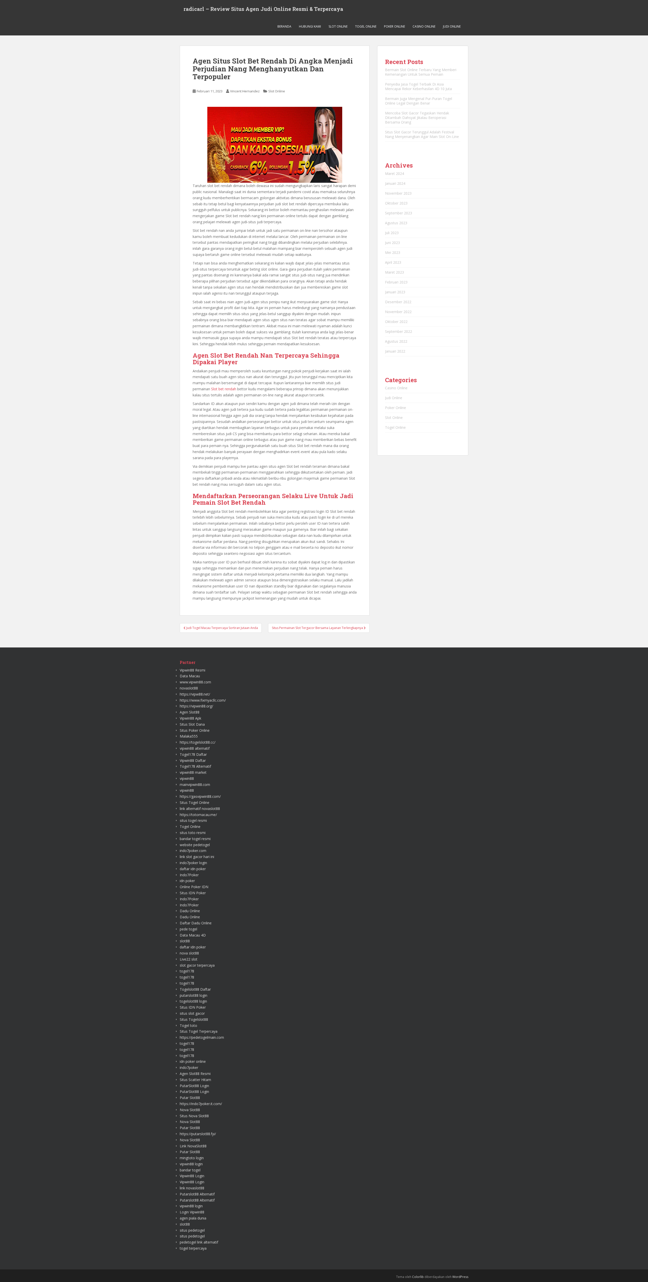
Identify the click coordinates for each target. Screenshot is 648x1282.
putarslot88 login (193, 995)
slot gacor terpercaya (197, 965)
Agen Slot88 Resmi (195, 1073)
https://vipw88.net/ (195, 694)
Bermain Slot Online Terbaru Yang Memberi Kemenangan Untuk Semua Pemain (420, 72)
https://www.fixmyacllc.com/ (203, 700)
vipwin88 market (193, 772)
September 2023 (398, 213)
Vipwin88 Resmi (192, 670)
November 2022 (398, 311)
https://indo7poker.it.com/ (201, 1103)
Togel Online (365, 26)
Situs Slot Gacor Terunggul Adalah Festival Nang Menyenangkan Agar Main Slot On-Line (422, 134)
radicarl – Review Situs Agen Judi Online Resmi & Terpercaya (263, 9)
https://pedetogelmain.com (202, 1037)
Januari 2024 (395, 183)
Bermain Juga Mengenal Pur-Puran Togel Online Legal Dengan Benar (418, 101)
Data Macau (190, 676)
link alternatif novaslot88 (200, 808)
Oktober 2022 (396, 321)
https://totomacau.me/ (198, 814)
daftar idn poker (193, 868)
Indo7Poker (189, 874)
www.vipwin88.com (195, 682)
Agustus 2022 (396, 341)
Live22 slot (188, 959)
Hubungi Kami (310, 26)
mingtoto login (192, 1157)
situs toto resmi (193, 832)
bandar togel (190, 1170)
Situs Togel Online (194, 802)
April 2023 (393, 262)
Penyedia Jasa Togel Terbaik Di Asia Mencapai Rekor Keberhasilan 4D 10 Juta (418, 86)
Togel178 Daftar (193, 754)
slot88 (185, 941)
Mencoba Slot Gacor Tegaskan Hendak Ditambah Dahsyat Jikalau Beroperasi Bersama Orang (417, 118)
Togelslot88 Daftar (195, 989)
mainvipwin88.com (195, 784)
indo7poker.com (193, 850)
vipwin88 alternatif (195, 748)
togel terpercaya (193, 1248)
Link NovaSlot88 (193, 1146)
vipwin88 (187, 778)
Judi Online (452, 26)
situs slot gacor (192, 1013)
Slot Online (338, 26)
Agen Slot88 (189, 712)
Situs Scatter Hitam (195, 1079)
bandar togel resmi (195, 838)
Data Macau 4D (193, 935)
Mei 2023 (392, 252)
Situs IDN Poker (193, 892)
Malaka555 (189, 736)
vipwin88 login (191, 1164)
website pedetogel (195, 844)
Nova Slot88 (190, 1109)
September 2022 (398, 331)
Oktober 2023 (396, 203)
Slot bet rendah (223, 388)
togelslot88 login (193, 1001)
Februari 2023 (396, 282)
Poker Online (394, 26)
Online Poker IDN (194, 886)
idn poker (187, 880)
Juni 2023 (392, 242)
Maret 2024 (394, 173)
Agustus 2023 (396, 222)
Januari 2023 (395, 292)
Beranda (284, 26)
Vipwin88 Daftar (193, 760)
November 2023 (398, 193)
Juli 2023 (392, 232)
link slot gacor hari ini (197, 856)
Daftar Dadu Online (196, 923)
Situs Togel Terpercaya (198, 1031)
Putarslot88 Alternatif (197, 1194)
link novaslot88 (192, 1188)
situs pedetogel (192, 1230)
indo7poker (189, 1067)
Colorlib (418, 1277)
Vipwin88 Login (192, 1175)
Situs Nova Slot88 (194, 1115)
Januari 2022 (395, 351)
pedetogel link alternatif (199, 1242)
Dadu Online (190, 910)
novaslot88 (189, 688)
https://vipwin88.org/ (196, 706)
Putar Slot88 (190, 1097)
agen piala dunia (193, 1218)
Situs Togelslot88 (194, 1019)
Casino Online (424, 26)
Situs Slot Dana (192, 724)
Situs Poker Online (195, 730)
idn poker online (193, 1061)
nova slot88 (189, 953)
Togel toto (188, 1025)
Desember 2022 (398, 301)
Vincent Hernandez (245, 91)
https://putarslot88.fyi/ (198, 1133)
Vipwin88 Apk (190, 718)
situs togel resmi (193, 820)
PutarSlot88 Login (194, 1085)
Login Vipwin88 (192, 1212)
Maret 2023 (394, 272)
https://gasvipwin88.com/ (200, 796)
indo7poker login (193, 862)
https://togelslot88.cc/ (197, 742)
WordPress (460, 1277)
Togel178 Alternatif (195, 766)
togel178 (187, 971)
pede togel (188, 929)
